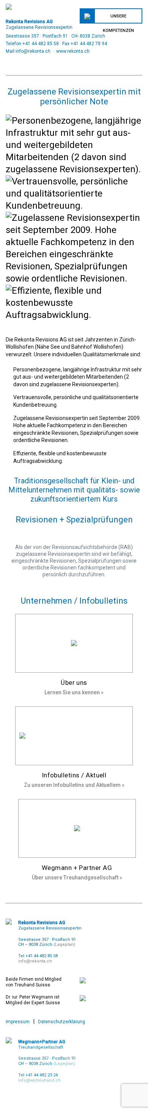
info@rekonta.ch (33, 51)
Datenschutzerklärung (61, 1021)
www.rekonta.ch (73, 51)
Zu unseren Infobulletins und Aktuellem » (74, 785)
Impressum (18, 1021)
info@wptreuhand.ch (39, 1080)
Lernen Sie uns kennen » (74, 692)
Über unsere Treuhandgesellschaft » (77, 878)
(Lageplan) (64, 944)
